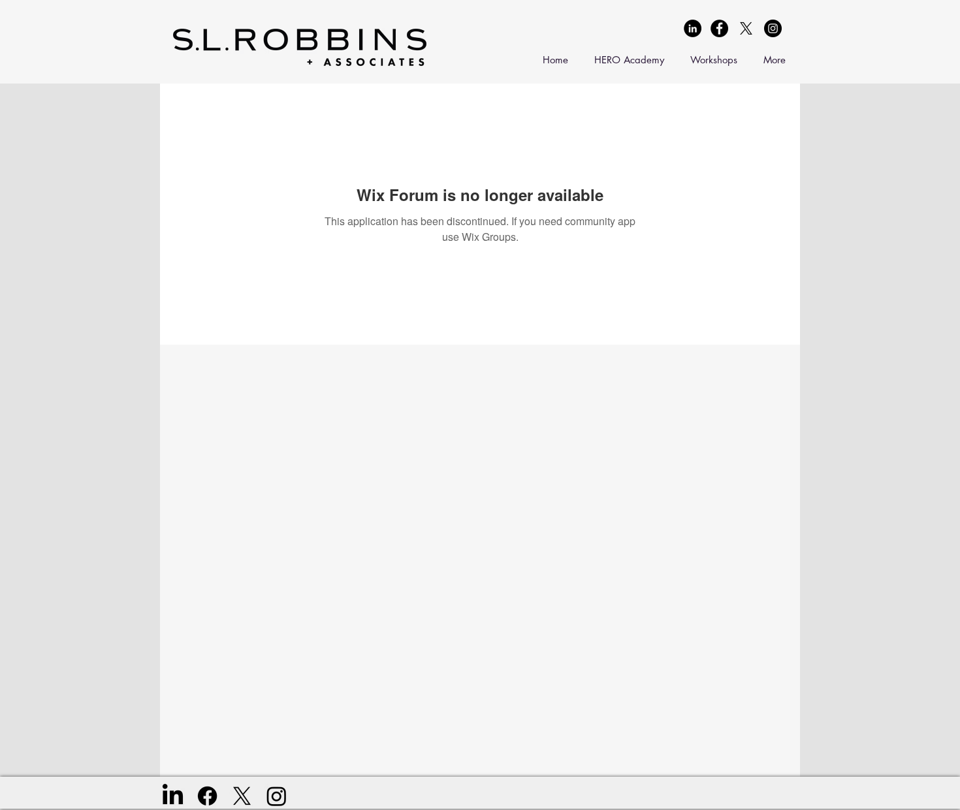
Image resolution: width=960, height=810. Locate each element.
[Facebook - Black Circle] (719, 28)
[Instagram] (276, 796)
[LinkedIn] (172, 796)
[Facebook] (207, 796)
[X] (746, 28)
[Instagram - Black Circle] (773, 28)
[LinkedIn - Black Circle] (692, 28)
